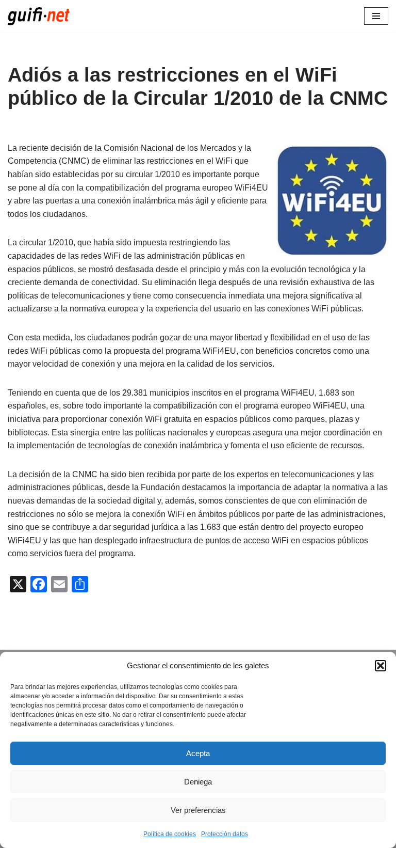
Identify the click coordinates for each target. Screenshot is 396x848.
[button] (380, 666)
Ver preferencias (198, 810)
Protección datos (224, 834)
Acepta (198, 753)
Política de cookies (169, 834)
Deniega (198, 781)
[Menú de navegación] (376, 16)
